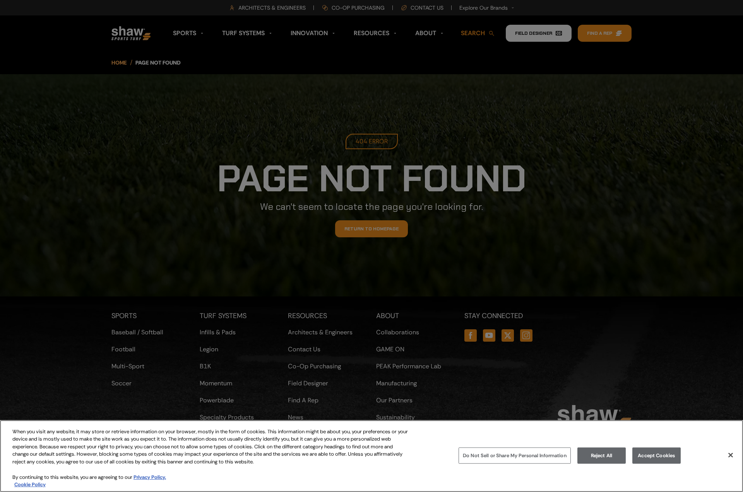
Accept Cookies (656, 455)
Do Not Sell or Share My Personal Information (515, 455)
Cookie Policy (30, 484)
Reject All (601, 455)
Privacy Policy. (150, 476)
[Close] (730, 454)
